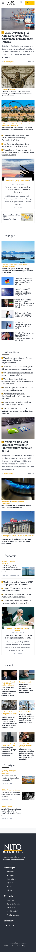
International (6, 125)
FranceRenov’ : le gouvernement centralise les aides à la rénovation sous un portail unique (18, 152)
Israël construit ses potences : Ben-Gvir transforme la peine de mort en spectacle (17, 129)
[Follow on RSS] (13, 926)
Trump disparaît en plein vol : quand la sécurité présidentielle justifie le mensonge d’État (24, 303)
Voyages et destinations (8, 772)
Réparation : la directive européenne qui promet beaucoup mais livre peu (25, 688)
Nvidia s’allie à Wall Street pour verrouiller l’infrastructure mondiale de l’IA (17, 446)
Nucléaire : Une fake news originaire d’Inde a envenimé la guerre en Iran (18, 367)
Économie (22, 501)
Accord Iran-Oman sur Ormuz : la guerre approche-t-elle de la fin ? (16, 602)
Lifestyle (4, 772)
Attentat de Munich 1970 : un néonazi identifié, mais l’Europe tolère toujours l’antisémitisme (17, 94)
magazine (14, 125)
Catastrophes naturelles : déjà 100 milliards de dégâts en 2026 (17, 403)
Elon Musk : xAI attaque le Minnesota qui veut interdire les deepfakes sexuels (9, 691)
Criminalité (12, 89)
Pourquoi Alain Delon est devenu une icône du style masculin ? (11, 794)
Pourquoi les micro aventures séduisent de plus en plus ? (10, 778)
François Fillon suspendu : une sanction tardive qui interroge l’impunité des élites (15, 137)
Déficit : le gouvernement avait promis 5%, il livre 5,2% (23, 325)
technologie (11, 685)
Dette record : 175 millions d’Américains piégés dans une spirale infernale (17, 396)
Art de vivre (30, 744)
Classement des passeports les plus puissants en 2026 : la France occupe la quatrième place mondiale (26, 754)
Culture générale (25, 745)
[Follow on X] (9, 926)
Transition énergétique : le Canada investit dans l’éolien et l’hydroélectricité (17, 360)
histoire (4, 790)
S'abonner (30, 3)
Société (4, 685)
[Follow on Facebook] (6, 926)
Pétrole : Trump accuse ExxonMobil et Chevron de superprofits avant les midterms (24, 337)
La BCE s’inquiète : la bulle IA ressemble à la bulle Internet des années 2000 (11, 569)
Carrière (9, 628)
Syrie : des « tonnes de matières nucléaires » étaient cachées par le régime (18, 189)
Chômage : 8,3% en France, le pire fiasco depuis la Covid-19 (23, 315)
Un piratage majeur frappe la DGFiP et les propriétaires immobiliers (17, 583)
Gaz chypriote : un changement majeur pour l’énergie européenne (16, 506)
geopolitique (29, 124)
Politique (4, 124)
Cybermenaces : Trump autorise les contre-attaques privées (17, 374)
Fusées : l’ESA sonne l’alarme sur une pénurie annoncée (16, 589)
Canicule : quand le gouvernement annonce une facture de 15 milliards (23, 292)
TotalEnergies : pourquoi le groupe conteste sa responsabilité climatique (9, 752)
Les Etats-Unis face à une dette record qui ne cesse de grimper (15, 145)
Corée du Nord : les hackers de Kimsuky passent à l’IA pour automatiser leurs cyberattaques (17, 541)
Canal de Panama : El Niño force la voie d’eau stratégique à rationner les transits (17, 37)
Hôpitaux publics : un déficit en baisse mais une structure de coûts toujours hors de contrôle (26, 718)
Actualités (5, 89)
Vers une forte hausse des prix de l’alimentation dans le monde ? (16, 595)
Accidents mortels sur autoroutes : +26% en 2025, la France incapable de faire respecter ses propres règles (9, 722)
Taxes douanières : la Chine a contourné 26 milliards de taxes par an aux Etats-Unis (18, 381)
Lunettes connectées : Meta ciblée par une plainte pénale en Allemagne (24, 281)
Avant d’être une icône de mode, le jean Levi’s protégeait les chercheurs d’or (11, 812)
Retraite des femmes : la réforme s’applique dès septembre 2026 (18, 636)
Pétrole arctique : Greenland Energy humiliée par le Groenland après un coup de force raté (17, 271)
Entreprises (5, 682)
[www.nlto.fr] (11, 3)
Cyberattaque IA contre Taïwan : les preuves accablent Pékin (17, 388)
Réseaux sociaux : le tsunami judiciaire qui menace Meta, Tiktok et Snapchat (17, 410)
